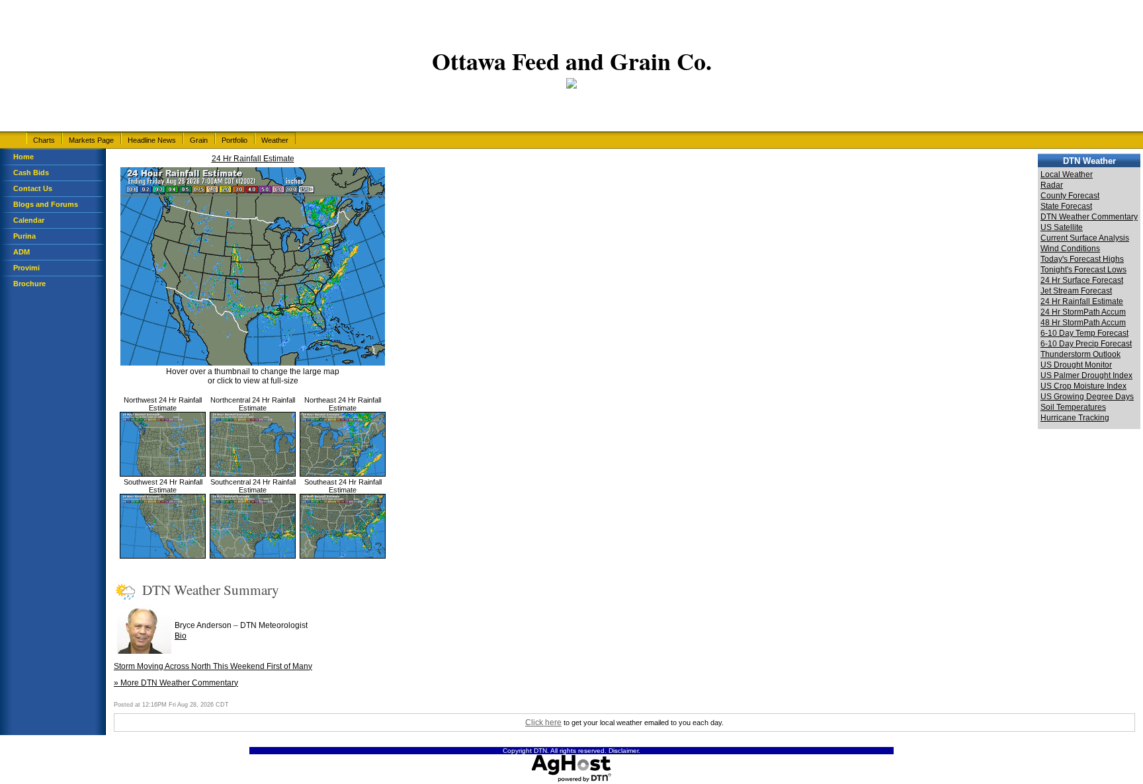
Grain (199, 140)
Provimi (26, 268)
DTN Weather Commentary (1089, 216)
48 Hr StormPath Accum (1083, 322)
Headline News (152, 140)
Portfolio (234, 140)
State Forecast (1066, 206)
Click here (543, 722)
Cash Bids (31, 172)
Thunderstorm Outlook (1080, 354)
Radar (1051, 185)
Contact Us (32, 188)
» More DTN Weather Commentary (176, 682)
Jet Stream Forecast (1076, 290)
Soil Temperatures (1073, 407)
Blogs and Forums (45, 204)
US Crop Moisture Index (1083, 386)
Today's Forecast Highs (1082, 259)
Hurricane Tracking (1074, 417)
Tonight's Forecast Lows (1083, 269)
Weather (274, 140)
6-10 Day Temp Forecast (1084, 333)
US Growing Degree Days (1087, 396)
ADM (21, 252)
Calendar (28, 220)
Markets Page (91, 140)
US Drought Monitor (1076, 365)
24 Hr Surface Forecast (1081, 280)
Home (23, 157)
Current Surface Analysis (1084, 238)
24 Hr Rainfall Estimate (253, 158)
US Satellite (1061, 227)
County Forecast (1069, 195)
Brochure (29, 284)
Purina (24, 236)
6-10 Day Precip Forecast (1086, 343)
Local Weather (1066, 174)
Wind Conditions (1070, 248)
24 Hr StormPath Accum (1083, 312)
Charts (44, 140)
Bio (181, 636)
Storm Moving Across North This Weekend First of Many (213, 666)
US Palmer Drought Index (1086, 375)
